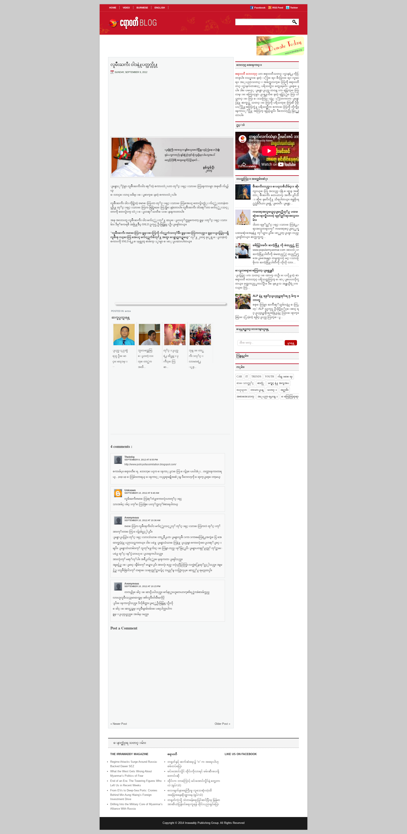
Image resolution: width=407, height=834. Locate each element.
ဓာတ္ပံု (260, 383)
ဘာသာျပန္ (256, 389)
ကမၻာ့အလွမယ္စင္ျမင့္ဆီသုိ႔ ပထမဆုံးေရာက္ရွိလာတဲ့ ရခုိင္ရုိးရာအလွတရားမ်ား (277, 215)
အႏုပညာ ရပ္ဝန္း (268, 396)
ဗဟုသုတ (242, 389)
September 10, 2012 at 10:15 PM (142, 586)
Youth (269, 376)
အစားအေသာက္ (245, 396)
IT (246, 376)
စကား (128, 311)
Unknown (130, 490)
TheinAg (129, 457)
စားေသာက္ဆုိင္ (245, 383)
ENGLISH (160, 7)
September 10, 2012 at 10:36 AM (142, 520)
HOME (112, 7)
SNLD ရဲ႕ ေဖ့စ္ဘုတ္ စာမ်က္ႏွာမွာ (142, 241)
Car (239, 376)
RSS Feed (278, 7)
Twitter (294, 7)
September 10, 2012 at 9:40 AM (141, 493)
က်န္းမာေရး (285, 376)
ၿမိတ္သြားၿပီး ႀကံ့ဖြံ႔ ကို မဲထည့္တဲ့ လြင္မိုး (278, 245)
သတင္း (272, 389)
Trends (256, 376)
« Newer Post (118, 723)
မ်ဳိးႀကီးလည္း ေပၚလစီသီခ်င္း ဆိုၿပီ (277, 186)
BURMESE (142, 7)
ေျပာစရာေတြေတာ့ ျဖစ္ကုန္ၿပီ (254, 270)
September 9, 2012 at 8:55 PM (141, 459)
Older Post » (222, 723)
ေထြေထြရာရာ (289, 396)
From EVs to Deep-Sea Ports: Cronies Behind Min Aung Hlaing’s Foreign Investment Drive (133, 795)
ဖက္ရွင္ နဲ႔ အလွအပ (278, 383)
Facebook (260, 7)
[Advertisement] (170, 108)
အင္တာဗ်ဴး (284, 389)
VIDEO (126, 7)
